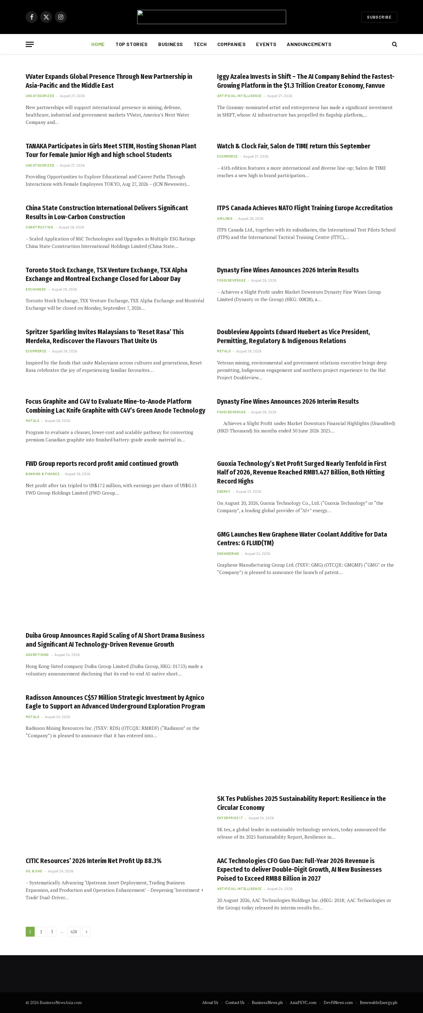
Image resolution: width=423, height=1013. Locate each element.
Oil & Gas (34, 871)
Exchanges (36, 289)
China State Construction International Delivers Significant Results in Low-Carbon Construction (107, 212)
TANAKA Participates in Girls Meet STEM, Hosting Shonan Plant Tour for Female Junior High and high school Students (111, 150)
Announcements (309, 44)
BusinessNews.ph (267, 1002)
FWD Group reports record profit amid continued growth (102, 464)
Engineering (228, 553)
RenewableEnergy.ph (378, 1002)
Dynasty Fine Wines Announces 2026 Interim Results (288, 270)
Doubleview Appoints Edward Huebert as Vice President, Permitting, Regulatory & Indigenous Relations (293, 336)
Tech (200, 44)
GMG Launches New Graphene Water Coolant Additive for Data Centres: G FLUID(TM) (302, 538)
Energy (223, 491)
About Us (210, 1002)
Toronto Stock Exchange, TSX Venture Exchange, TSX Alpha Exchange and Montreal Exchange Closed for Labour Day (106, 274)
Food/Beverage (231, 280)
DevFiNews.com (338, 1002)
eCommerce (227, 156)
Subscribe (379, 17)
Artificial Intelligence (239, 96)
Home (98, 44)
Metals (224, 351)
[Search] (394, 44)
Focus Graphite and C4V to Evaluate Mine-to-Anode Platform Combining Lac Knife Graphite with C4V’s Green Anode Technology (115, 406)
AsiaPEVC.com (303, 1002)
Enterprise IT (230, 818)
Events (266, 44)
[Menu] (30, 44)
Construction (39, 227)
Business (170, 44)
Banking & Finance (42, 474)
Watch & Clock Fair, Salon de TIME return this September (293, 146)
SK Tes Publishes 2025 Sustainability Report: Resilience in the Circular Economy (301, 803)
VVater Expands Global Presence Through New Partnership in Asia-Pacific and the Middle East (109, 81)
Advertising (37, 655)
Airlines (225, 218)
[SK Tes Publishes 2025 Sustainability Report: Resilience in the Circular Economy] (307, 739)
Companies (231, 44)
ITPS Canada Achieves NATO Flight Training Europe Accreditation (305, 208)
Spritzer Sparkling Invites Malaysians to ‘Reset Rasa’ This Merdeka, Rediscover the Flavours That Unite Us (105, 336)
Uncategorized (40, 96)
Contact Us (235, 1002)
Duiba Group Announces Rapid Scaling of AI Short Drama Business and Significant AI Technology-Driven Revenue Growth (115, 640)
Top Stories (132, 44)
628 (74, 931)
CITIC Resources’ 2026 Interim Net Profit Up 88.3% (94, 861)
